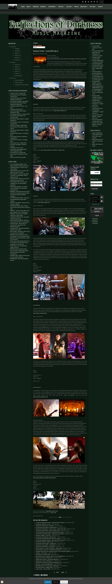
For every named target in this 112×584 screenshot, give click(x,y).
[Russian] (40, 45)
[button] (34, 575)
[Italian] (38, 45)
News (29, 7)
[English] (34, 45)
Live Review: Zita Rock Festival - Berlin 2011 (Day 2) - (52, 538)
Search (100, 6)
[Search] (97, 2)
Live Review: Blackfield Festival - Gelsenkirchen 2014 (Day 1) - (55, 522)
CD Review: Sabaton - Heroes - (47, 524)
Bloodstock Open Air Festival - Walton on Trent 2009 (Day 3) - (55, 556)
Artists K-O (18, 55)
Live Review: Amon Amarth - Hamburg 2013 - (51, 527)
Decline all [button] (55, 582)
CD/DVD (12, 62)
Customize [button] (64, 582)
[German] (37, 45)
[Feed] (82, 2)
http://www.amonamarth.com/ (40, 397)
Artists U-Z (17, 60)
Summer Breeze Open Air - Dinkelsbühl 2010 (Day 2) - (53, 550)
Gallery (69, 7)
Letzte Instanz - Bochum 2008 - (47, 569)
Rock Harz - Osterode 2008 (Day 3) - (48, 564)
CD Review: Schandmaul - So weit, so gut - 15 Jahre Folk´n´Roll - (55, 529)
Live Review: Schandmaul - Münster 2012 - (50, 537)
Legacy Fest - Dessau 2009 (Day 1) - (48, 561)
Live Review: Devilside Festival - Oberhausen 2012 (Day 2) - (54, 534)
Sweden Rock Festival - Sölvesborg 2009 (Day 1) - (52, 559)
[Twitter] (88, 2)
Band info (84, 7)
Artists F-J (17, 53)
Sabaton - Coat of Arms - (46, 553)
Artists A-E (17, 51)
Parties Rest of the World (21, 84)
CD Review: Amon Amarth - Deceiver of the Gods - (52, 530)
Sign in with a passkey (98, 210)
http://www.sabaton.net (44, 202)
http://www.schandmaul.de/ (40, 313)
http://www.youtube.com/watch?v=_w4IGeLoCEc (53, 150)
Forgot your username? (95, 222)
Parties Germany (19, 80)
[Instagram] (91, 2)
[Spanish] (41, 45)
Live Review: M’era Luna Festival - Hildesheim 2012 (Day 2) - (54, 532)
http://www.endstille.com (60, 110)
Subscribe (95, 189)
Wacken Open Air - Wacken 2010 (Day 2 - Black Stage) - (53, 548)
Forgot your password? (95, 219)
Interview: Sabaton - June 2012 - (48, 535)
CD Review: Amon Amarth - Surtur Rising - (50, 545)
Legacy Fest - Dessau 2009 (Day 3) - (48, 557)
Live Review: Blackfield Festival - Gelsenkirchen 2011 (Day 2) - (55, 540)
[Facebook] (85, 2)
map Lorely (53, 512)
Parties (12, 78)
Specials (61, 7)
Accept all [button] (47, 582)
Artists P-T (17, 57)
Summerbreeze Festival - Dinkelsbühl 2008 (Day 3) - (52, 562)
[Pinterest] (94, 2)
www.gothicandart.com (52, 511)
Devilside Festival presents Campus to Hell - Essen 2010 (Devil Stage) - (57, 551)
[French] (35, 45)
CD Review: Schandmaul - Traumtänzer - (50, 546)
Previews (36, 6)
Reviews (44, 7)
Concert (13, 46)
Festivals (17, 48)
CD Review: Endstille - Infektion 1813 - (49, 541)
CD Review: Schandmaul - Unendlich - (49, 525)
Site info (93, 7)
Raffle (76, 6)
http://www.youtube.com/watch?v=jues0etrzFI (44, 478)
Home (23, 6)
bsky (102, 2)
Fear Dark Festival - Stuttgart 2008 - (48, 567)
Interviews (52, 7)
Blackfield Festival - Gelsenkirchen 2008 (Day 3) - (52, 566)
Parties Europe (19, 82)
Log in (97, 215)
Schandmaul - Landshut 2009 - (47, 554)
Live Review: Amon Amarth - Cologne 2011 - (50, 543)
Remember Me (95, 204)
